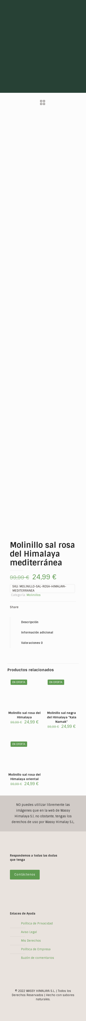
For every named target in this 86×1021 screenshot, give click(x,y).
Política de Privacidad (37, 923)
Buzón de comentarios (37, 958)
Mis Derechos (31, 941)
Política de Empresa (35, 949)
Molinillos (33, 595)
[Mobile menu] (80, 6)
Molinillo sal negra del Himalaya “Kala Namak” (61, 717)
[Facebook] (46, 1005)
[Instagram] (40, 1005)
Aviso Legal (29, 932)
